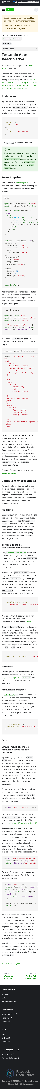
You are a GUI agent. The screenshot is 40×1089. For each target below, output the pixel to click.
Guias (4, 998)
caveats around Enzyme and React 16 (21, 823)
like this (28, 622)
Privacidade (7, 1054)
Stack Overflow (8, 1014)
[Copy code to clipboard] (35, 119)
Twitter (5, 1021)
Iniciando (6, 994)
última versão (13, 28)
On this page (8, 49)
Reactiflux (6, 1018)
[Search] (36, 10)
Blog (4, 1034)
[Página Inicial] (4, 35)
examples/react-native (11, 473)
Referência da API (9, 1001)
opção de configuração (16, 677)
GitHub (5, 1038)
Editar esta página (12, 963)
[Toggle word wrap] (31, 203)
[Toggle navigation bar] (3, 9)
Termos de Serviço (9, 1058)
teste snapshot (22, 183)
